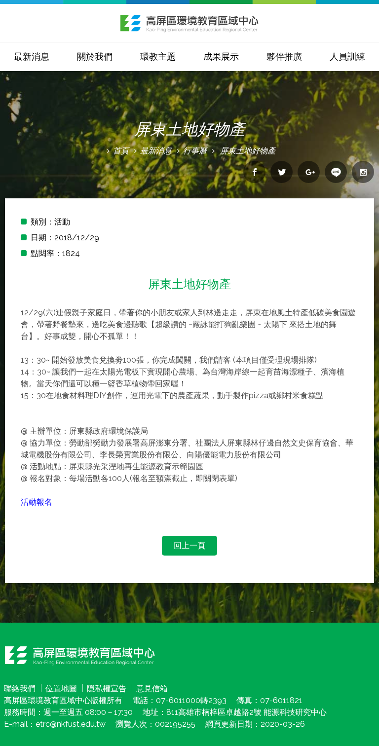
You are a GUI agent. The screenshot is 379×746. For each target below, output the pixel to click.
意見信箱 (152, 688)
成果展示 (221, 56)
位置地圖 (61, 688)
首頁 (121, 150)
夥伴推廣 (284, 56)
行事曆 (195, 150)
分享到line (336, 172)
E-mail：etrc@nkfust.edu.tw (55, 724)
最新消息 (31, 56)
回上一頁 (189, 545)
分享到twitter (281, 172)
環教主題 (158, 56)
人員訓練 (347, 56)
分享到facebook (254, 172)
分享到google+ (309, 172)
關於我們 (95, 56)
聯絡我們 (20, 688)
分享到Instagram (363, 172)
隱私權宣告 (106, 688)
